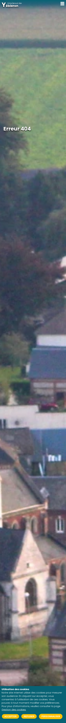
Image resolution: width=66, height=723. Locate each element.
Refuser (29, 716)
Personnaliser (50, 716)
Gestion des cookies (14, 709)
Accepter (10, 716)
